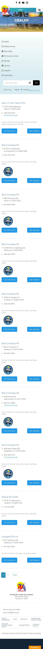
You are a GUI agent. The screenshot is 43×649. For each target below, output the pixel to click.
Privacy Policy (36, 625)
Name (17, 90)
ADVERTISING (24, 625)
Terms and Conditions (36, 619)
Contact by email (10, 115)
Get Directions (9, 131)
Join (15, 619)
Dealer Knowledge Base (7, 625)
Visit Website (34, 131)
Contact (24, 619)
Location (25, 90)
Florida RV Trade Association (6, 10)
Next (15, 575)
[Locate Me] (30, 83)
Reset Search (34, 90)
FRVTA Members (6, 619)
